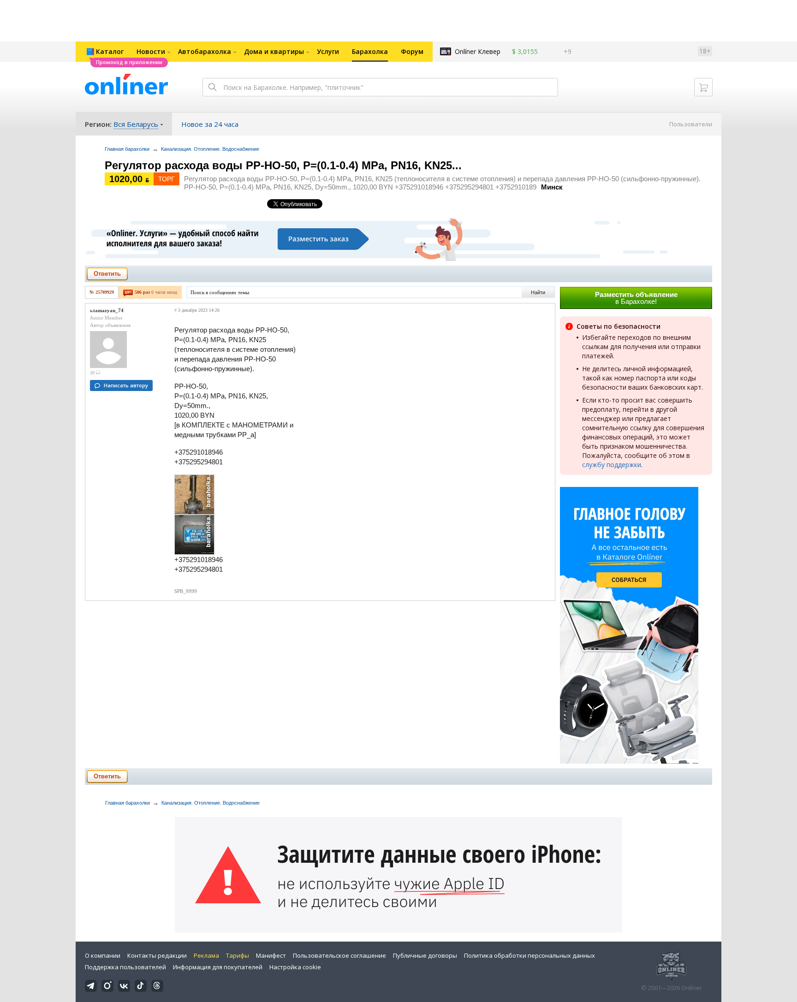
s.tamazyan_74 (107, 310)
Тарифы (237, 955)
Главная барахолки (127, 149)
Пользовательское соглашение (339, 955)
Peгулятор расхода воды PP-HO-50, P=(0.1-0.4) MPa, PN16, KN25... (283, 165)
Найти (538, 292)
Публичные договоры (425, 955)
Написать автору (126, 385)
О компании (102, 955)
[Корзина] (703, 87)
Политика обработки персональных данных (529, 955)
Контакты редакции (157, 955)
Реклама (206, 955)
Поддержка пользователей (125, 967)
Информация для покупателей (217, 967)
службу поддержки (611, 464)
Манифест (271, 955)
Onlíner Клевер (477, 51)
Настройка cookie (295, 967)
